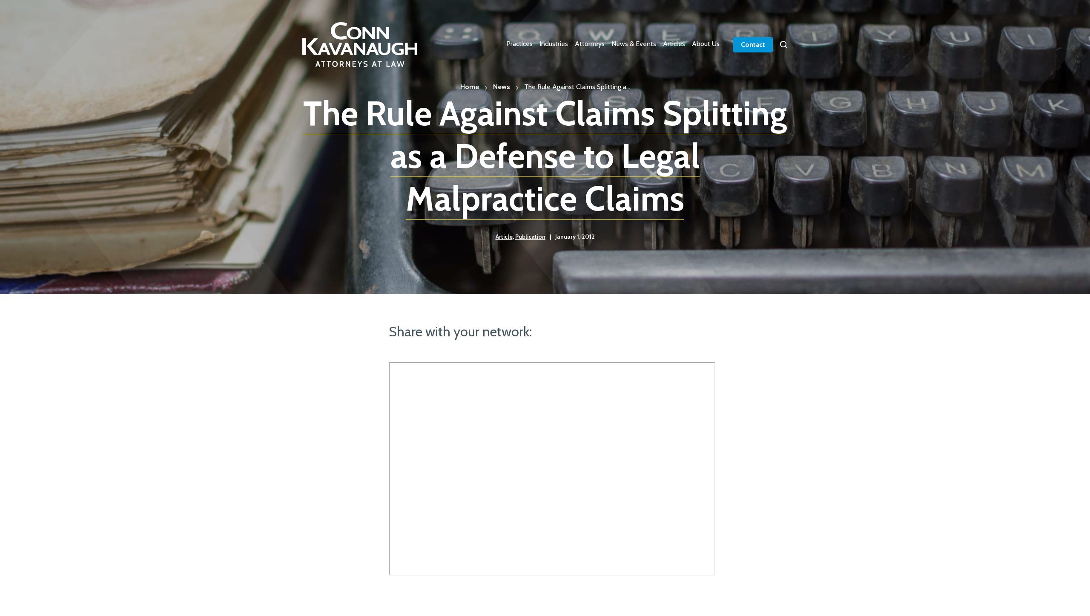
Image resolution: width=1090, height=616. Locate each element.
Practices (519, 44)
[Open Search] (783, 44)
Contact (753, 44)
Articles (674, 44)
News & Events (633, 44)
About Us (706, 44)
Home (469, 87)
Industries (553, 44)
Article (504, 236)
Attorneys (590, 44)
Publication (530, 236)
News (501, 87)
